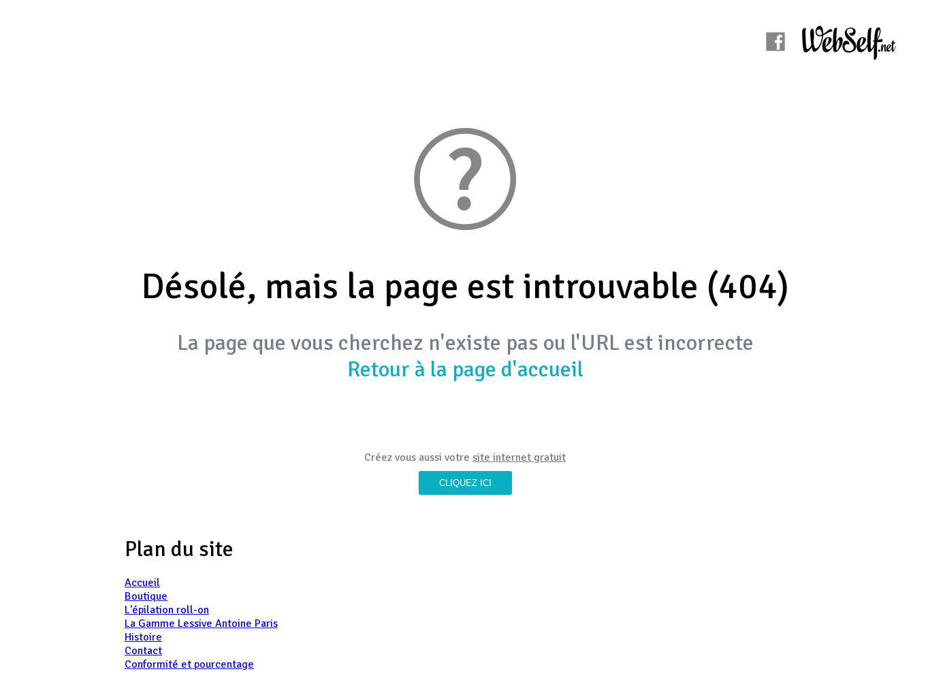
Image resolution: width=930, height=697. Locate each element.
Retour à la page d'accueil (465, 369)
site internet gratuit (519, 457)
